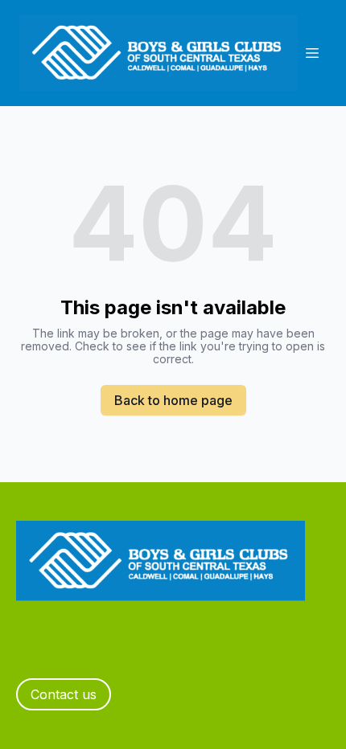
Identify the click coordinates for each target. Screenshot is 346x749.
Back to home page (173, 400)
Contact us (64, 694)
